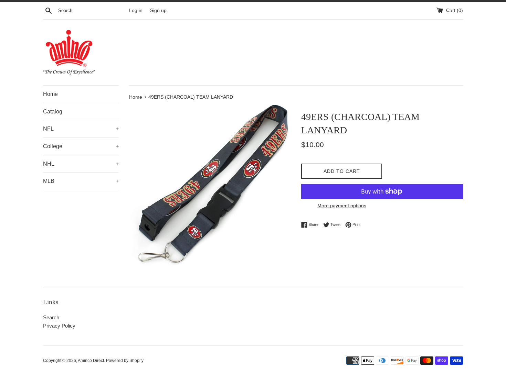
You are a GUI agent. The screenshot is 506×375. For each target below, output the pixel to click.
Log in (136, 10)
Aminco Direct (91, 360)
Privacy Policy (59, 326)
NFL (81, 129)
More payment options (341, 205)
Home (50, 94)
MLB (81, 181)
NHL (81, 164)
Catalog (52, 111)
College (81, 146)
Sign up (158, 10)
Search (51, 317)
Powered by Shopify (125, 360)
